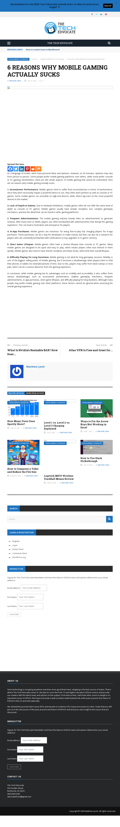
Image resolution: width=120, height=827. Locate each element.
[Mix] (38, 168)
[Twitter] (15, 168)
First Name (12, 597)
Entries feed (17, 549)
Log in (15, 545)
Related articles (16, 393)
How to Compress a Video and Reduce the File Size (22, 470)
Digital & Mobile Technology (18, 59)
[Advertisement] (60, 311)
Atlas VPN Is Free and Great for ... (91, 350)
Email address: (14, 588)
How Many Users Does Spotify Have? (21, 423)
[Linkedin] (21, 168)
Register (16, 541)
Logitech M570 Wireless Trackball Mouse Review (59, 477)
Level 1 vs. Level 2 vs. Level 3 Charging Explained (57, 425)
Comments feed (19, 553)
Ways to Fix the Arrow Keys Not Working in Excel (94, 424)
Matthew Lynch (15, 81)
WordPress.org (19, 557)
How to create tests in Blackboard (43, 49)
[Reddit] (33, 168)
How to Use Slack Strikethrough (91, 460)
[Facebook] (10, 168)
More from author (35, 393)
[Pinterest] (27, 168)
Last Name (12, 606)
